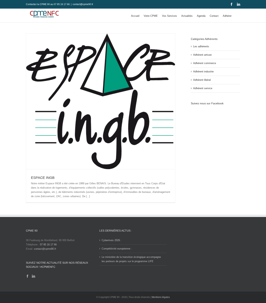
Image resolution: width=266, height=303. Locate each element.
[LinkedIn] (33, 276)
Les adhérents (201, 46)
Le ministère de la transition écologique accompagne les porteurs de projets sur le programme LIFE (131, 259)
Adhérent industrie (203, 71)
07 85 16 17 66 (48, 244)
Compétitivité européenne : (117, 248)
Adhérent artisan (202, 54)
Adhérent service (202, 88)
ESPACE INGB (43, 178)
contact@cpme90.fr (83, 4)
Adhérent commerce (204, 63)
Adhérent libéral (202, 79)
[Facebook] (27, 276)
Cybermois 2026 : (112, 240)
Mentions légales (161, 297)
